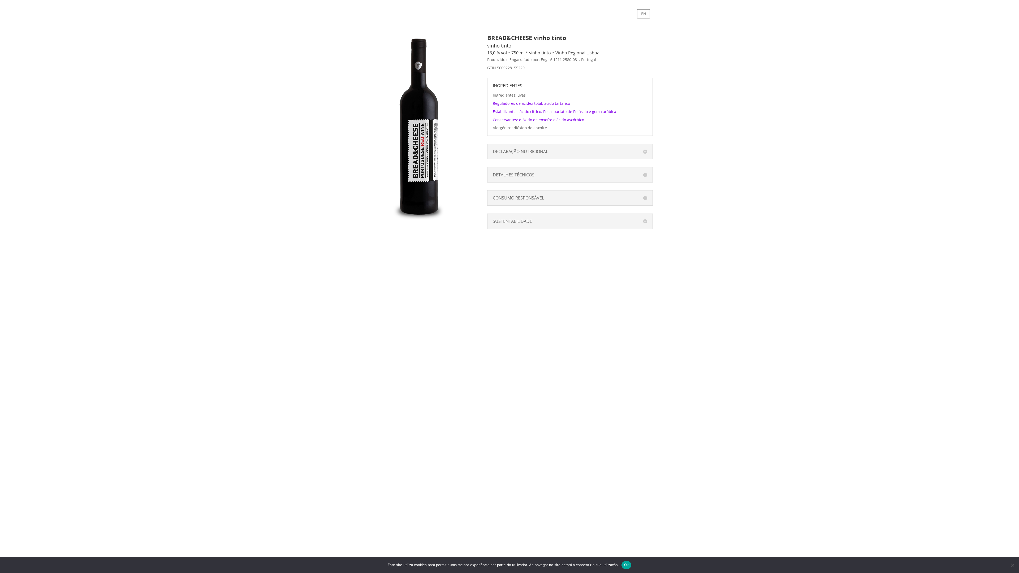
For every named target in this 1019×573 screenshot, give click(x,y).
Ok (626, 565)
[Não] (1012, 565)
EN (643, 13)
